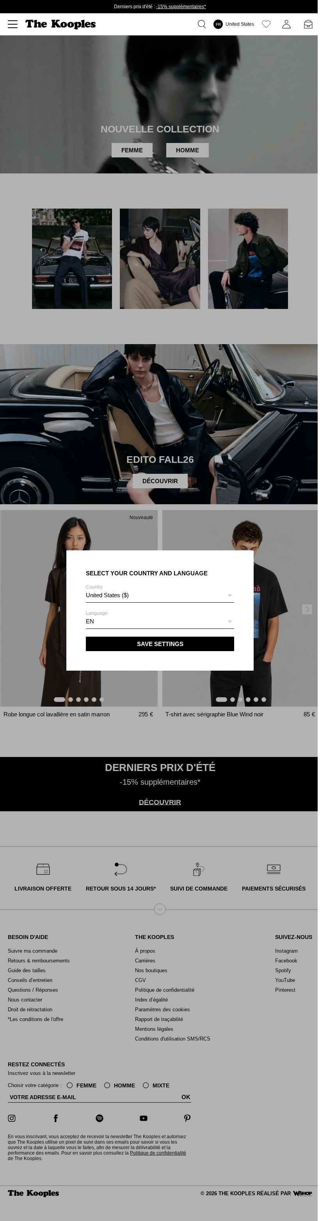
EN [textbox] (90, 621)
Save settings (160, 644)
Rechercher (203, 24)
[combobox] (160, 596)
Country (107, 591)
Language (97, 617)
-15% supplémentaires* (181, 6)
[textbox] (160, 595)
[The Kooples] (61, 24)
